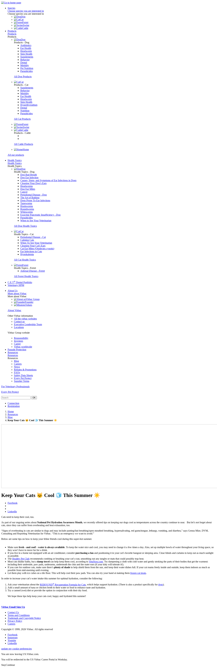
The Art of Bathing (29, 197)
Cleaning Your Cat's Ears (32, 245)
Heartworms (26, 186)
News (17, 366)
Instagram (12, 637)
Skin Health (26, 54)
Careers (18, 364)
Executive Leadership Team (28, 324)
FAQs (17, 372)
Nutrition (24, 110)
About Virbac (14, 310)
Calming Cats (27, 240)
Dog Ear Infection (29, 177)
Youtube (12, 640)
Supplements (26, 56)
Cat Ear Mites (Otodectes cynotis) (37, 248)
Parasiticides (26, 71)
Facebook (12, 503)
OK (34, 397)
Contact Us (13, 612)
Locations (19, 327)
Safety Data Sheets (23, 375)
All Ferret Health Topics (26, 276)
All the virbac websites (25, 318)
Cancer (23, 192)
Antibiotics (25, 45)
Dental (23, 62)
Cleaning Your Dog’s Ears (33, 183)
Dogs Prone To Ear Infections (35, 200)
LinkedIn (12, 511)
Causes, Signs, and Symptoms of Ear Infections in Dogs (48, 180)
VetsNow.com (96, 561)
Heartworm (26, 51)
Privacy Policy (15, 621)
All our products (16, 155)
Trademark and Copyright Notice (24, 618)
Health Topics (15, 160)
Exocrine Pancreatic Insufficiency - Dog (40, 214)
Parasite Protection (17, 349)
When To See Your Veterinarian (36, 242)
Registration (14, 406)
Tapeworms (26, 203)
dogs (160, 584)
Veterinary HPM (16, 285)
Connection (13, 403)
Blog (16, 361)
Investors (18, 341)
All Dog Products (23, 76)
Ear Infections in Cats (31, 251)
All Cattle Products (23, 144)
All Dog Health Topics (25, 226)
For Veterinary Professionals (15, 386)
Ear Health (25, 48)
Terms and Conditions (19, 615)
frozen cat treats (138, 573)
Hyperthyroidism (28, 105)
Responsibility (21, 338)
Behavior (25, 59)
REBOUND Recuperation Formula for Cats (63, 584)
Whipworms (26, 212)
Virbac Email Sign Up (13, 607)
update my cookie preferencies (16, 648)
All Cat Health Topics (25, 259)
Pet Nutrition (26, 68)
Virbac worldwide (23, 346)
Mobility (24, 65)
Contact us (19, 321)
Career (17, 343)
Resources (13, 352)
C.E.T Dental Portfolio (20, 282)
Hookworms (26, 206)
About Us (12, 290)
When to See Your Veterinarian (35, 220)
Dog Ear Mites (27, 189)
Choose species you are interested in (26, 11)
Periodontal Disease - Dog (33, 194)
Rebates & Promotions (25, 369)
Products (12, 31)
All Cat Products (22, 119)
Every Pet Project (22, 378)
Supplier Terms (21, 381)
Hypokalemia (27, 254)
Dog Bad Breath (28, 174)
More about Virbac (17, 293)
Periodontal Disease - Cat (33, 237)
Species (11, 8)
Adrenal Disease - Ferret (32, 271)
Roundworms (27, 209)
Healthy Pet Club (21, 558)
